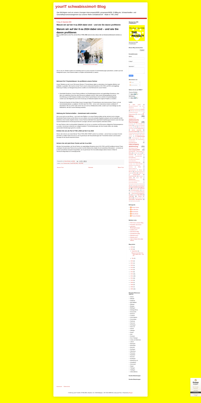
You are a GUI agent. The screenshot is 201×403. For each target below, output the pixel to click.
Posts (132, 82)
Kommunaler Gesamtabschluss (135, 156)
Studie (134, 194)
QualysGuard (132, 179)
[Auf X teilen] (83, 161)
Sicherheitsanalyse (135, 190)
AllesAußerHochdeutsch (133, 106)
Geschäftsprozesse (140, 128)
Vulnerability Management (135, 199)
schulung (134, 185)
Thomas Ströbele (136, 216)
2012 (131, 276)
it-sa (62, 163)
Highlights (130, 134)
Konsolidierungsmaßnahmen (134, 159)
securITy (135, 188)
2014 (131, 271)
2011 (131, 278)
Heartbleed (141, 133)
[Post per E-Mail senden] (77, 161)
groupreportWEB (133, 131)
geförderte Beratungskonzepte (135, 227)
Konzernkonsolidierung (134, 162)
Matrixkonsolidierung (133, 168)
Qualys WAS (139, 177)
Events (130, 125)
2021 (131, 263)
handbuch (141, 131)
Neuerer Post (60, 167)
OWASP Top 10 (141, 173)
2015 (131, 269)
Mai (133, 258)
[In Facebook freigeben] (84, 161)
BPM (131, 110)
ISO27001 (135, 153)
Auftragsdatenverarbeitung (134, 109)
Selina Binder (67, 161)
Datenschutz (132, 114)
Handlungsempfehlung (133, 133)
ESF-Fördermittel (139, 123)
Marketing (131, 166)
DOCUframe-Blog (134, 231)
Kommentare (134, 85)
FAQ (135, 127)
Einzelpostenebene (132, 118)
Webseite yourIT (134, 235)
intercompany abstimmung (134, 145)
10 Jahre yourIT (135, 104)
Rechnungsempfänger (133, 182)
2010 (131, 280)
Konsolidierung (132, 157)
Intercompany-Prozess (133, 148)
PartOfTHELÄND (74, 163)
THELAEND (140, 194)
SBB (129, 185)
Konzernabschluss (132, 160)
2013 (131, 273)
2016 (131, 267)
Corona (141, 110)
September (135, 251)
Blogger (131, 392)
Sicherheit (142, 188)
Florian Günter (135, 207)
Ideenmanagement (135, 137)
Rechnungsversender (133, 183)
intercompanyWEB (134, 150)
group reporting (136, 130)
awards (142, 109)
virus (142, 197)
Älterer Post (121, 167)
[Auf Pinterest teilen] (86, 161)
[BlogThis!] (81, 161)
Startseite (90, 167)
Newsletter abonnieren (135, 224)
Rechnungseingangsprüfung (134, 180)
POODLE (141, 176)
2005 (131, 289)
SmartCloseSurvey (140, 191)
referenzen (141, 183)
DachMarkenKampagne (133, 112)
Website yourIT (134, 237)
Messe (140, 170)
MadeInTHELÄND (139, 163)
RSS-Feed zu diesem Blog (136, 222)
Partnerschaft (66, 163)
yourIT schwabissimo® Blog (80, 6)
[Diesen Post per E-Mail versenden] (80, 161)
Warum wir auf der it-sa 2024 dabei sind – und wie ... (138, 254)
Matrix (139, 166)
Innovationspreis (133, 142)
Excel (135, 125)
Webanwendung (135, 201)
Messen (130, 171)
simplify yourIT (133, 229)
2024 (131, 249)
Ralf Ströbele (135, 211)
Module (130, 173)
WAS (130, 201)
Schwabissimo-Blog (135, 233)
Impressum (59, 386)
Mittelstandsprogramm (138, 171)
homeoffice (137, 134)
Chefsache (136, 110)
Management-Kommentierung (134, 165)
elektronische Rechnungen (134, 121)
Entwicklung (131, 123)
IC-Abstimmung (139, 136)
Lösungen (131, 163)
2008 (131, 284)
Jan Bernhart (135, 209)
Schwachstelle (140, 185)
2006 (131, 286)
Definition (139, 114)
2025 (131, 247)
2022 (131, 261)
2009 (131, 282)
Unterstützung (137, 197)
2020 (131, 265)
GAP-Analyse (131, 128)
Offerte (134, 173)
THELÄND (80, 163)
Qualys (130, 177)
